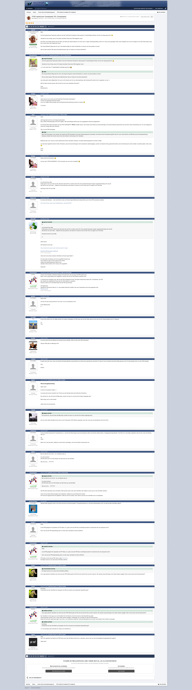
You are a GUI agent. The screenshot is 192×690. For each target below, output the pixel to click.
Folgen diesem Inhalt (145, 16)
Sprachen (27, 687)
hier (57, 287)
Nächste (42, 26)
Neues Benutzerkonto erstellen (58, 671)
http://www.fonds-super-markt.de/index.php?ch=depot (54, 248)
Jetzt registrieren (159, 8)
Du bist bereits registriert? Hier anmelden (143, 8)
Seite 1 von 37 (51, 26)
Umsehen (30, 8)
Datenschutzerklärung (35, 687)
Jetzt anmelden (121, 671)
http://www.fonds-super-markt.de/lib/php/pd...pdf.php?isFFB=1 (56, 203)
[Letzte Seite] (46, 27)
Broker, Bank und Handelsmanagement (57, 18)
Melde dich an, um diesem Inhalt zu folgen (130, 16)
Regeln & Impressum (41, 8)
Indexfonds (65, 558)
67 (151, 16)
